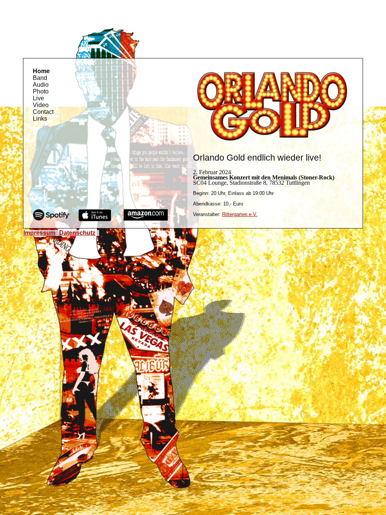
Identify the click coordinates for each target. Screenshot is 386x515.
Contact (43, 112)
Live (38, 98)
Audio (41, 84)
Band (40, 78)
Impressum (39, 233)
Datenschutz (77, 233)
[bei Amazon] (146, 218)
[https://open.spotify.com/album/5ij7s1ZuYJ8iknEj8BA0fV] (51, 218)
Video (41, 105)
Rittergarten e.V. (239, 214)
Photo (41, 91)
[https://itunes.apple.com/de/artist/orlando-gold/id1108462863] (94, 219)
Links (40, 118)
